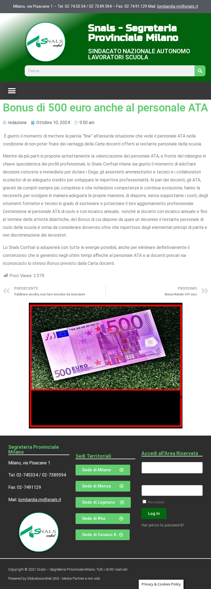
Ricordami (155, 502)
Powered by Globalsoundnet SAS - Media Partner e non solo (54, 578)
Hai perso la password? (162, 525)
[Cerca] (200, 70)
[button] (11, 91)
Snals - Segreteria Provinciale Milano (133, 33)
